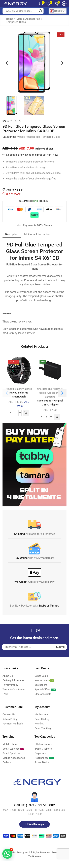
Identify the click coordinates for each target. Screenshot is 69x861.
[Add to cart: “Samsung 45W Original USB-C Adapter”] (57, 417)
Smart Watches (23, 388)
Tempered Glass (16, 22)
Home (9, 18)
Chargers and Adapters (50, 388)
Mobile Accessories (28, 18)
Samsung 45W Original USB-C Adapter (50, 402)
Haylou (10, 388)
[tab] (12, 234)
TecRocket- (34, 856)
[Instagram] (38, 630)
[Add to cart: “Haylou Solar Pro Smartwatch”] (26, 413)
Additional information (36, 234)
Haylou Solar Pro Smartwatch (18, 394)
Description (11, 234)
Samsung (50, 396)
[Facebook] (31, 630)
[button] (7, 63)
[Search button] (40, 11)
